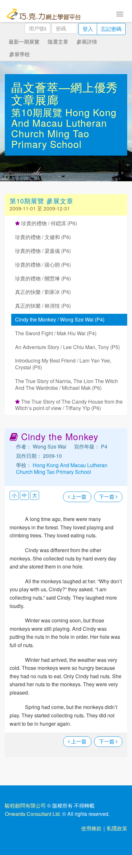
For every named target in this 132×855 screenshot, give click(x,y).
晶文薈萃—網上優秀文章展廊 (64, 93)
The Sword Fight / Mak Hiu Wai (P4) (55, 333)
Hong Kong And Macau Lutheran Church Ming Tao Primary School (64, 128)
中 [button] (24, 495)
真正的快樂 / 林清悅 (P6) (43, 305)
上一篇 (78, 496)
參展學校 (19, 54)
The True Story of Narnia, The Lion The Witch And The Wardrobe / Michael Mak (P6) (66, 384)
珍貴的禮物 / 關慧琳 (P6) (43, 278)
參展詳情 (87, 41)
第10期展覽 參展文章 (41, 200)
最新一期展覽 (24, 41)
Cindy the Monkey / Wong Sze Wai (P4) (59, 319)
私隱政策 (117, 828)
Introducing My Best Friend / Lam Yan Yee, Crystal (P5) (63, 364)
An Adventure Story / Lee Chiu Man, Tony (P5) (67, 347)
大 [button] (34, 495)
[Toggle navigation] (119, 13)
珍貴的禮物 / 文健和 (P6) (43, 237)
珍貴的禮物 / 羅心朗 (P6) (43, 264)
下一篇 (107, 496)
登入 (88, 28)
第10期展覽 (38, 112)
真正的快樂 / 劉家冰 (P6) (43, 291)
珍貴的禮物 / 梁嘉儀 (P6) (43, 250)
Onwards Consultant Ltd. (33, 813)
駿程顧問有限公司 (25, 805)
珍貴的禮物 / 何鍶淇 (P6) (48, 223)
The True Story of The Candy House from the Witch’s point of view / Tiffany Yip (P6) (69, 405)
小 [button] (14, 495)
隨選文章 (58, 41)
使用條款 (91, 828)
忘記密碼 (111, 28)
